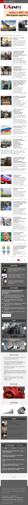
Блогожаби (14, 384)
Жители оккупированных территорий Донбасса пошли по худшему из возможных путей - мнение (19, 83)
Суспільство (18, 488)
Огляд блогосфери (13, 491)
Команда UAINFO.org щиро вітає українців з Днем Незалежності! (8, 29)
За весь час (21, 448)
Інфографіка (14, 403)
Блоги (14, 419)
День (6, 448)
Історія (12, 489)
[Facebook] (7, 2)
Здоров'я (23, 489)
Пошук (13, 35)
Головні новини (8, 488)
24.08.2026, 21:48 (7, 365)
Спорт (3, 491)
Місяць (14, 448)
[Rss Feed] (5, 2)
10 (21, 260)
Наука (9, 489)
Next (26, 26)
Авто (18, 489)
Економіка (23, 488)
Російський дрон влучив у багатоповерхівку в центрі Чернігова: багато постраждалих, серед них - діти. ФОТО (14, 335)
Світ (3, 489)
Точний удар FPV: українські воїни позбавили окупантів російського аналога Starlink (13, 351)
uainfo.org (15, 497)
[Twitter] (9, 2)
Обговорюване (10, 445)
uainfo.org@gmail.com (18, 500)
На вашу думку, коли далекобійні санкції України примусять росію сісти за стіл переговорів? (12, 292)
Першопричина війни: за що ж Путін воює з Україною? (16, 428)
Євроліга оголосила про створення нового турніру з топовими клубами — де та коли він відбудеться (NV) (14, 378)
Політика (13, 488)
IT (20, 489)
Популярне (19, 445)
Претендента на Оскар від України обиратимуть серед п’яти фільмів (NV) (14, 367)
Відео (9, 491)
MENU (1, 1)
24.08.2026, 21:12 (7, 380)
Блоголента (20, 491)
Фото (14, 320)
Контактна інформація (10, 500)
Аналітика (14, 265)
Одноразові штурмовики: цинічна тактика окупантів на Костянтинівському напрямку (15, 423)
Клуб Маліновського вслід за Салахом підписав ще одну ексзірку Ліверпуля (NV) (14, 358)
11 (24, 260)
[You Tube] (12, 2)
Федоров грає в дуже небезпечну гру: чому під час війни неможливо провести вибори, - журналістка (17, 270)
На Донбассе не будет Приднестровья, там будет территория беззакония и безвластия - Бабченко (20, 54)
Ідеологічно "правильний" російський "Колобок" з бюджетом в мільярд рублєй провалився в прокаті (16, 435)
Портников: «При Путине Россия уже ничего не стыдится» (19, 98)
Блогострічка (14, 355)
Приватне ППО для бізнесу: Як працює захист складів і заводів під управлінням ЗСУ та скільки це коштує (16, 276)
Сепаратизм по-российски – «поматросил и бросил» (19, 176)
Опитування (14, 288)
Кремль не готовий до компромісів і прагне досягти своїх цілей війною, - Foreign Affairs (16, 282)
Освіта (16, 489)
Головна (3, 488)
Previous (1, 26)
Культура (6, 489)
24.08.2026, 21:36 (7, 369)
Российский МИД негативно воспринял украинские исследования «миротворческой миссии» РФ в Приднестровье (19, 143)
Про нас (3, 500)
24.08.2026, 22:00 (7, 360)
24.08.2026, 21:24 (7, 375)
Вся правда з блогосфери (6, 35)
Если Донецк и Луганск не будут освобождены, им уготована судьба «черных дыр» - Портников (19, 204)
